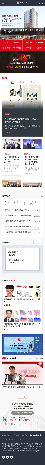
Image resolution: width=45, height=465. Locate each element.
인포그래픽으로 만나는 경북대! (22, 413)
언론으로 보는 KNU (34, 203)
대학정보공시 (6, 435)
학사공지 (16, 203)
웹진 (32, 82)
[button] (16, 37)
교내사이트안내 (8, 439)
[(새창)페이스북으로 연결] (11, 458)
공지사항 (7, 203)
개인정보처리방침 (35, 435)
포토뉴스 (22, 82)
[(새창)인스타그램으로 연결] (3, 458)
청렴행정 (24, 435)
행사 (24, 203)
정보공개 (16, 435)
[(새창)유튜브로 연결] (7, 458)
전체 (12, 82)
